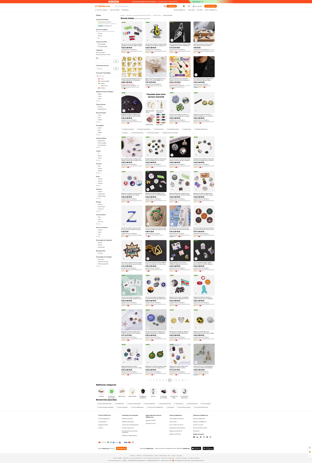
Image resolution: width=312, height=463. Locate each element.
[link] (310, 447)
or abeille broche (120, 403)
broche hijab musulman (173, 129)
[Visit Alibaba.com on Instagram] (204, 437)
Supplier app (149, 448)
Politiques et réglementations (129, 435)
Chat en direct (173, 421)
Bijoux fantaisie (157, 15)
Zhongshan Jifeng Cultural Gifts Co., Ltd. (204, 235)
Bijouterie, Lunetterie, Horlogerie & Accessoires (139, 15)
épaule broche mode (192, 403)
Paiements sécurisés (127, 418)
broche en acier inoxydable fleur (155, 407)
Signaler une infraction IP (175, 431)
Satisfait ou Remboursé (128, 421)
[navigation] (107, 198)
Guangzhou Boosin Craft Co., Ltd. (153, 85)
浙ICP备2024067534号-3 (197, 460)
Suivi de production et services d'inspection (130, 431)
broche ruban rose (159, 129)
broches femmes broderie (184, 407)
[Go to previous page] (150, 380)
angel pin (125, 132)
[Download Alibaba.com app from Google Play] (208, 448)
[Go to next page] (185, 380)
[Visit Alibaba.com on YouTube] (207, 437)
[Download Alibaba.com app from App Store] (196, 448)
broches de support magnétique (106, 407)
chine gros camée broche (144, 129)
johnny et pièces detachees (105, 403)
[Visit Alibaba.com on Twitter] (201, 437)
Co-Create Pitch (102, 421)
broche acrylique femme (138, 407)
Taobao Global (162, 455)
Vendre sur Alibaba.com (199, 418)
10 (182, 380)
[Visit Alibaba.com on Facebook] (194, 437)
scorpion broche (187, 129)
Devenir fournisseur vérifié (200, 428)
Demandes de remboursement (177, 428)
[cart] (189, 6)
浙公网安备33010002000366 (182, 460)
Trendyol (173, 455)
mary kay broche (179, 403)
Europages (179, 455)
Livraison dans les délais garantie (130, 424)
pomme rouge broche (150, 403)
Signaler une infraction (175, 434)
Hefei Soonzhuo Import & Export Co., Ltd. (131, 51)
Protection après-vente (128, 428)
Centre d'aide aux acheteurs (176, 418)
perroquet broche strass (165, 403)
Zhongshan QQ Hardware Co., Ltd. (202, 85)
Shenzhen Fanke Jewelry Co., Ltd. (153, 269)
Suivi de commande (198, 424)
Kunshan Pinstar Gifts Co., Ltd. (201, 373)
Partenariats (196, 431)
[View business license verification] (170, 460)
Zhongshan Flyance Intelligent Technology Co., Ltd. (180, 235)
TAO (169, 455)
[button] (165, 6)
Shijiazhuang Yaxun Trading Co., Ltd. (130, 87)
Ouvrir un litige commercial (176, 424)
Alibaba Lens (105, 448)
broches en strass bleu (128, 129)
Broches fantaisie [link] (167, 15)
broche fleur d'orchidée (153, 132)
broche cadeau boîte (123, 407)
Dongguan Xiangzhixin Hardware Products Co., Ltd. (204, 51)
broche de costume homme (201, 407)
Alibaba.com (186, 448)
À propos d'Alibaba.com (104, 415)
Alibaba (122, 15)
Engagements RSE (103, 424)
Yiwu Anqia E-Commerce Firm (177, 87)
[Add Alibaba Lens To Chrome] (121, 448)
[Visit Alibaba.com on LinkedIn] (197, 437)
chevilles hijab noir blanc (137, 132)
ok (116, 61)
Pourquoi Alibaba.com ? (104, 418)
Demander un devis (151, 423)
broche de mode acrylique (134, 403)
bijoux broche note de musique (171, 132)
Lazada (156, 455)
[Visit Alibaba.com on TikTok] (210, 437)
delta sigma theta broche (201, 129)
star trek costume (206, 403)
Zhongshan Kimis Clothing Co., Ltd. (154, 235)
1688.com (139, 455)
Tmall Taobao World (148, 455)
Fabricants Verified (150, 420)
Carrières (100, 428)
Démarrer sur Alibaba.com (199, 421)
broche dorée (171, 407)
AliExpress (132, 455)
